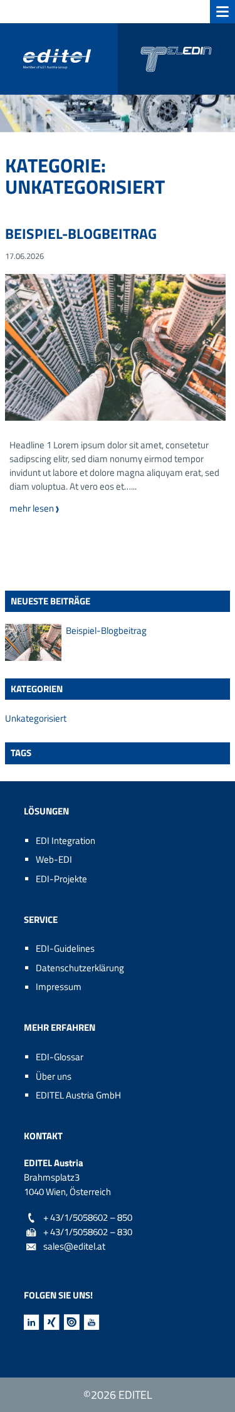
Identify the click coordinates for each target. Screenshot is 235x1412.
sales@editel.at (74, 1246)
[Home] (117, 59)
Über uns (53, 1076)
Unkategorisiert (35, 718)
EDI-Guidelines (65, 948)
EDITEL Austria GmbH (78, 1095)
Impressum (58, 986)
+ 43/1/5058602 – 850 (87, 1217)
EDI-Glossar (59, 1057)
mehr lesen (42, 508)
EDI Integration (65, 840)
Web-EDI (54, 859)
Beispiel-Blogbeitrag (81, 234)
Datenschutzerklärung (80, 968)
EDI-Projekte (61, 879)
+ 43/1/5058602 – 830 (87, 1232)
